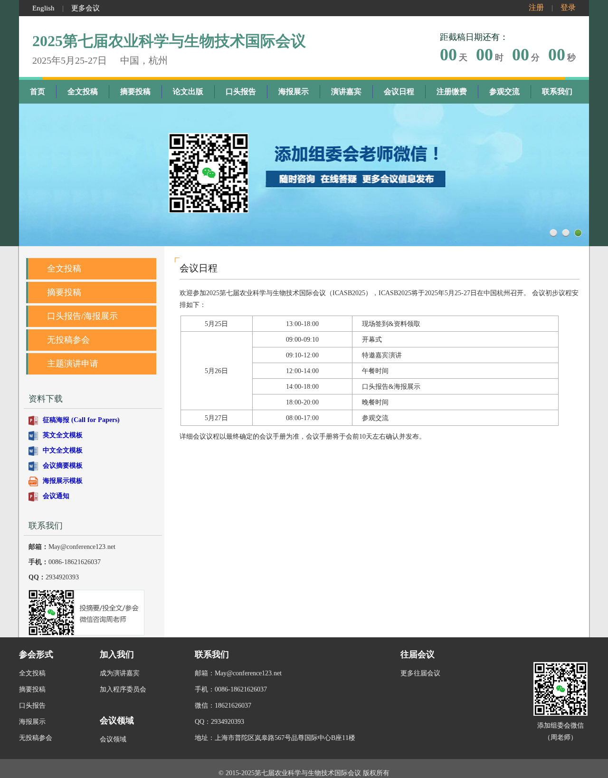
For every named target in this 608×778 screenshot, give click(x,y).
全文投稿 (82, 91)
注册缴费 (452, 91)
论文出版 (188, 91)
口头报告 (241, 91)
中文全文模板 (63, 450)
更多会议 (85, 8)
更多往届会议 (420, 673)
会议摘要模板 (63, 465)
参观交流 (504, 91)
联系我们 (557, 91)
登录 (568, 7)
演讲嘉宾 (346, 91)
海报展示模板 (63, 480)
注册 (536, 7)
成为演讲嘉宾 (120, 673)
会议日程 (399, 91)
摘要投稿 (135, 91)
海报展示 (293, 91)
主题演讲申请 (72, 363)
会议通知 (56, 495)
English (43, 8)
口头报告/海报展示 (82, 316)
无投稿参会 (68, 340)
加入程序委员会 (123, 689)
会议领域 (113, 739)
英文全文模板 (63, 435)
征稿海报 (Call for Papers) (81, 419)
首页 (37, 91)
